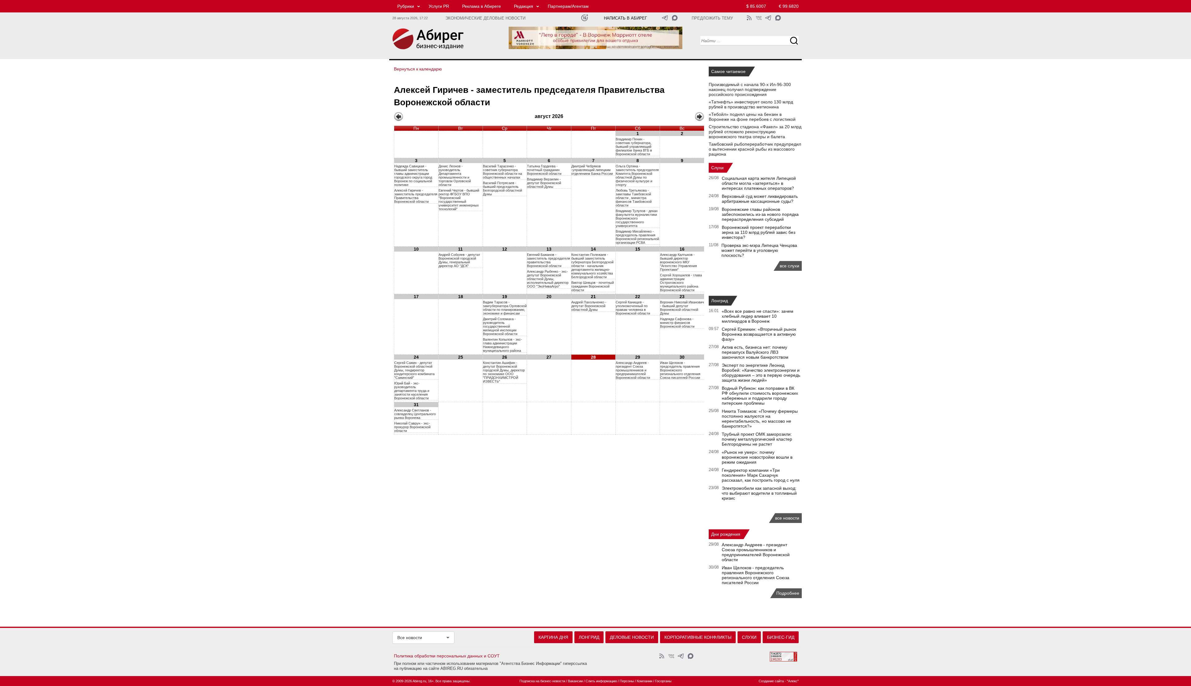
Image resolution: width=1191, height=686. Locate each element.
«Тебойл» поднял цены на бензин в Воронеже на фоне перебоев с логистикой (752, 117)
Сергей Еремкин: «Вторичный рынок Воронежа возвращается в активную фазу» (759, 334)
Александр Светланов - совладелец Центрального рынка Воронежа (415, 414)
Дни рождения (725, 534)
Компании (644, 681)
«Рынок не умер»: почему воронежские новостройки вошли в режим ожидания (757, 457)
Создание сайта (771, 681)
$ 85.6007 (756, 6)
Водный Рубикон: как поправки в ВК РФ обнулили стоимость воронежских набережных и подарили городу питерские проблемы (760, 396)
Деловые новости (632, 637)
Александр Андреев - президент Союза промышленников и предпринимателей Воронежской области (633, 370)
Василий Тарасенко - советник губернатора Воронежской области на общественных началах (502, 171)
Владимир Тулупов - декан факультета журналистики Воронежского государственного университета (637, 218)
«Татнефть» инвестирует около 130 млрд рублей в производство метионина (751, 104)
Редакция (523, 6)
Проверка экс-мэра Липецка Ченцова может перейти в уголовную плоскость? (759, 250)
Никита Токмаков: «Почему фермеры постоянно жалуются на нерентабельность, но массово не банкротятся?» (760, 419)
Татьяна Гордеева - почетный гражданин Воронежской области (544, 169)
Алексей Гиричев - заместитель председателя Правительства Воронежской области (415, 196)
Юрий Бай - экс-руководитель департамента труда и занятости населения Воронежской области (411, 390)
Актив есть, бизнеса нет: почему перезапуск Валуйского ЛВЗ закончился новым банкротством (755, 352)
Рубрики (405, 6)
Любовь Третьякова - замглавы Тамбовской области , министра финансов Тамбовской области (634, 198)
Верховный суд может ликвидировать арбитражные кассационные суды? (760, 199)
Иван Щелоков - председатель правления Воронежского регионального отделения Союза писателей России (680, 370)
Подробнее (787, 593)
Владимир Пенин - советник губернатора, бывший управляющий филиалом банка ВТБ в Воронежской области (634, 146)
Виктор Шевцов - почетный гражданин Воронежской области (592, 286)
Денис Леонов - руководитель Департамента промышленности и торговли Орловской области (455, 175)
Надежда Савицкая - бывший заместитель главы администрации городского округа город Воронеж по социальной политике (413, 175)
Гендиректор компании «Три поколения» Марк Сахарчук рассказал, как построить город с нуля (761, 475)
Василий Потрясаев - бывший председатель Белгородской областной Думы (502, 188)
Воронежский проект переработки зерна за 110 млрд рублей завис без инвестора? (758, 232)
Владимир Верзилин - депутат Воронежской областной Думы (544, 183)
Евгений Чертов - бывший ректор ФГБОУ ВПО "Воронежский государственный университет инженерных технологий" (459, 200)
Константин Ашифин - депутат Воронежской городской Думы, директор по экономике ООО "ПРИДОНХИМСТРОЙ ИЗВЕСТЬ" (504, 372)
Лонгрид (719, 300)
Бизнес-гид (780, 637)
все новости (787, 518)
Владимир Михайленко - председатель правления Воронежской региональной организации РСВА (637, 236)
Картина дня (553, 637)
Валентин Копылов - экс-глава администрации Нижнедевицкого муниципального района (502, 345)
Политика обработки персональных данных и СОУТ (447, 655)
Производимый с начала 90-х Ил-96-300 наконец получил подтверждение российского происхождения (750, 89)
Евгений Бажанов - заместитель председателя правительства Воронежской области (548, 260)
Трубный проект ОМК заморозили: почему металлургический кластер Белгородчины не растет (757, 439)
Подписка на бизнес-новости (542, 681)
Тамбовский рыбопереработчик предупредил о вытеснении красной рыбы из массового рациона (755, 149)
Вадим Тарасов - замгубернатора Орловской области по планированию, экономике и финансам (505, 307)
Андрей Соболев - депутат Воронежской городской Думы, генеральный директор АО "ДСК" (459, 260)
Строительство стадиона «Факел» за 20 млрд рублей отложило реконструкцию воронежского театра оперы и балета (755, 131)
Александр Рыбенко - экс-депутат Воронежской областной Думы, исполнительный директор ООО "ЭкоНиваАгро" (548, 279)
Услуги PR (439, 6)
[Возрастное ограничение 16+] (584, 17)
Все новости (409, 637)
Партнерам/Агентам (568, 6)
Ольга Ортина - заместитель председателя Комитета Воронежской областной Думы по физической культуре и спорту (637, 175)
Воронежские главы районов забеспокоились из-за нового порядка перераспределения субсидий (760, 214)
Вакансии (575, 681)
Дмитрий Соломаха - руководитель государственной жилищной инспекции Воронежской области (500, 326)
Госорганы (663, 681)
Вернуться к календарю (418, 68)
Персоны (627, 681)
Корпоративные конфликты (697, 637)
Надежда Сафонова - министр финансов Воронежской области (677, 322)
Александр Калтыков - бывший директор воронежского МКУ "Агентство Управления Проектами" (678, 262)
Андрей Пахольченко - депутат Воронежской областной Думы (588, 305)
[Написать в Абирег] (674, 17)
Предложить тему (712, 18)
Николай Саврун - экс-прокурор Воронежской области (412, 427)
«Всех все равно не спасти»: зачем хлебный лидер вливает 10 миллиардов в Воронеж (757, 316)
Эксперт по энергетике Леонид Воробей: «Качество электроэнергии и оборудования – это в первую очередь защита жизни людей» (761, 373)
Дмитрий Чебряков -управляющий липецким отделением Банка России (592, 169)
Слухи (717, 167)
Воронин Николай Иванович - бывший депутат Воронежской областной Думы (682, 307)
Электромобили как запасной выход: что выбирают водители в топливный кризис (759, 493)
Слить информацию (601, 681)
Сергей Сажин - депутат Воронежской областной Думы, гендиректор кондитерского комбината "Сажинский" (414, 370)
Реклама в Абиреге (481, 6)
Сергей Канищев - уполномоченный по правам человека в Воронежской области (633, 307)
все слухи (789, 265)
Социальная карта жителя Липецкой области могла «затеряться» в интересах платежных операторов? (759, 183)
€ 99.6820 (789, 6)
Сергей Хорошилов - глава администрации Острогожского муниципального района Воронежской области (681, 282)
